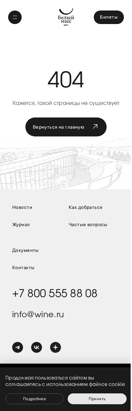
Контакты (23, 267)
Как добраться (85, 207)
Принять (97, 398)
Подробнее (34, 398)
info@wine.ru (38, 314)
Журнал (21, 224)
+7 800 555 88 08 (55, 293)
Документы (25, 250)
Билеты (109, 17)
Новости (22, 207)
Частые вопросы (88, 224)
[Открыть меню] (15, 17)
